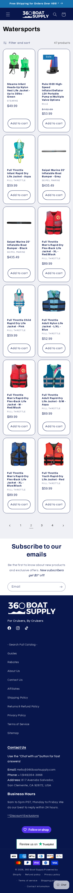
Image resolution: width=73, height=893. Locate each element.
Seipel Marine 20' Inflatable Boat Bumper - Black (18, 245)
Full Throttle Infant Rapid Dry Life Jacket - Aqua (19, 173)
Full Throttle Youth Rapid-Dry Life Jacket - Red (53, 476)
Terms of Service (18, 724)
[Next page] (63, 525)
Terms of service (28, 881)
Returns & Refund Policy (23, 706)
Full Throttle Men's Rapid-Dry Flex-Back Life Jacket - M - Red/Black (18, 401)
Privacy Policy (16, 715)
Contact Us (14, 680)
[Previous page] (10, 525)
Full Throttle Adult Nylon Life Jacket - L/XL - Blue (52, 324)
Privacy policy (52, 875)
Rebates (13, 662)
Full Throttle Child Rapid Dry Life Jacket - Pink (19, 323)
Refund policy (33, 875)
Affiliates (13, 688)
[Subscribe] (61, 586)
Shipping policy (49, 881)
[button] (8, 14)
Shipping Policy (17, 697)
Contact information (38, 886)
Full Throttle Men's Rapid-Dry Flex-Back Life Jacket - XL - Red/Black (52, 248)
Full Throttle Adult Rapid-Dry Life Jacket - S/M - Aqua (54, 399)
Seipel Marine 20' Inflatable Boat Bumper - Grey (53, 173)
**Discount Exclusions (23, 815)
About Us (13, 671)
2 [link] (31, 525)
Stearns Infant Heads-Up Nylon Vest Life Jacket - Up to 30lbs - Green (18, 90)
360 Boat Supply (34, 870)
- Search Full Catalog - (22, 644)
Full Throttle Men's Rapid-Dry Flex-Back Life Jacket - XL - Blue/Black (18, 479)
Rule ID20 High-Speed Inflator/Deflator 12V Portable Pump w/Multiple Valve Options (53, 92)
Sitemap (13, 733)
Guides (12, 653)
